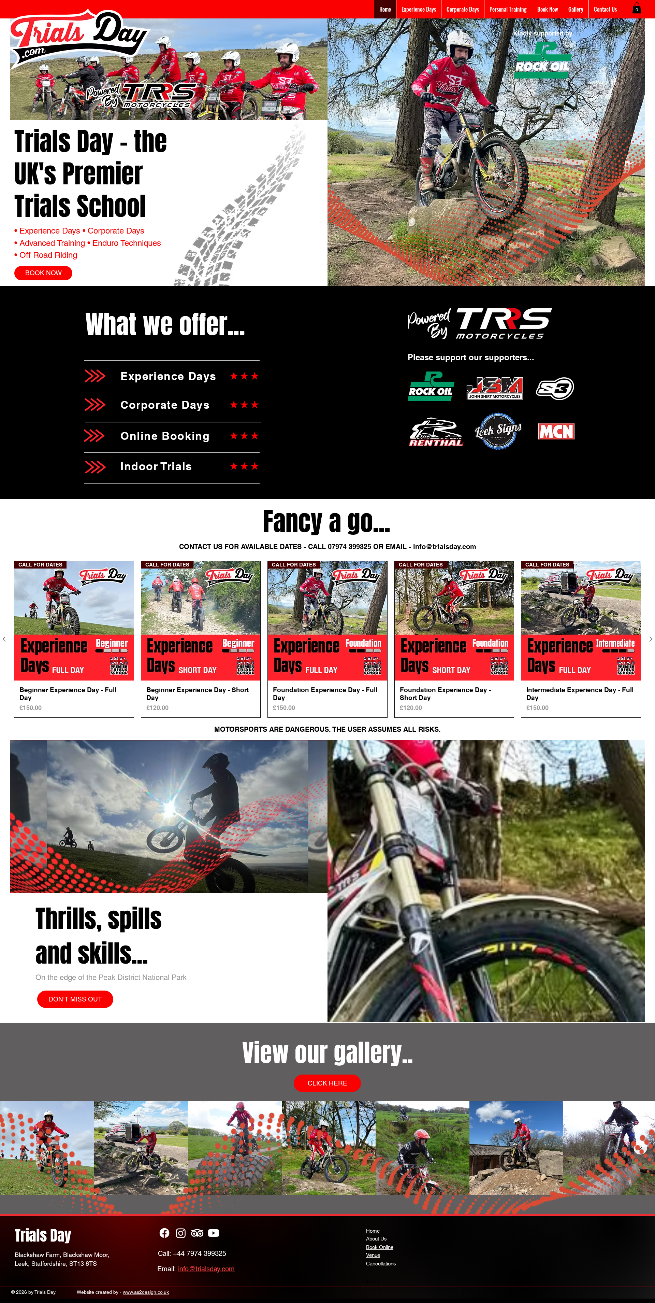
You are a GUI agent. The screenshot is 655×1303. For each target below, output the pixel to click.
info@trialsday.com (444, 547)
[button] (636, 7)
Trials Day (43, 1235)
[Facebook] (164, 1233)
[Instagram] (180, 1233)
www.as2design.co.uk (146, 1292)
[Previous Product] (4, 639)
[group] (327, 639)
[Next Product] (651, 639)
